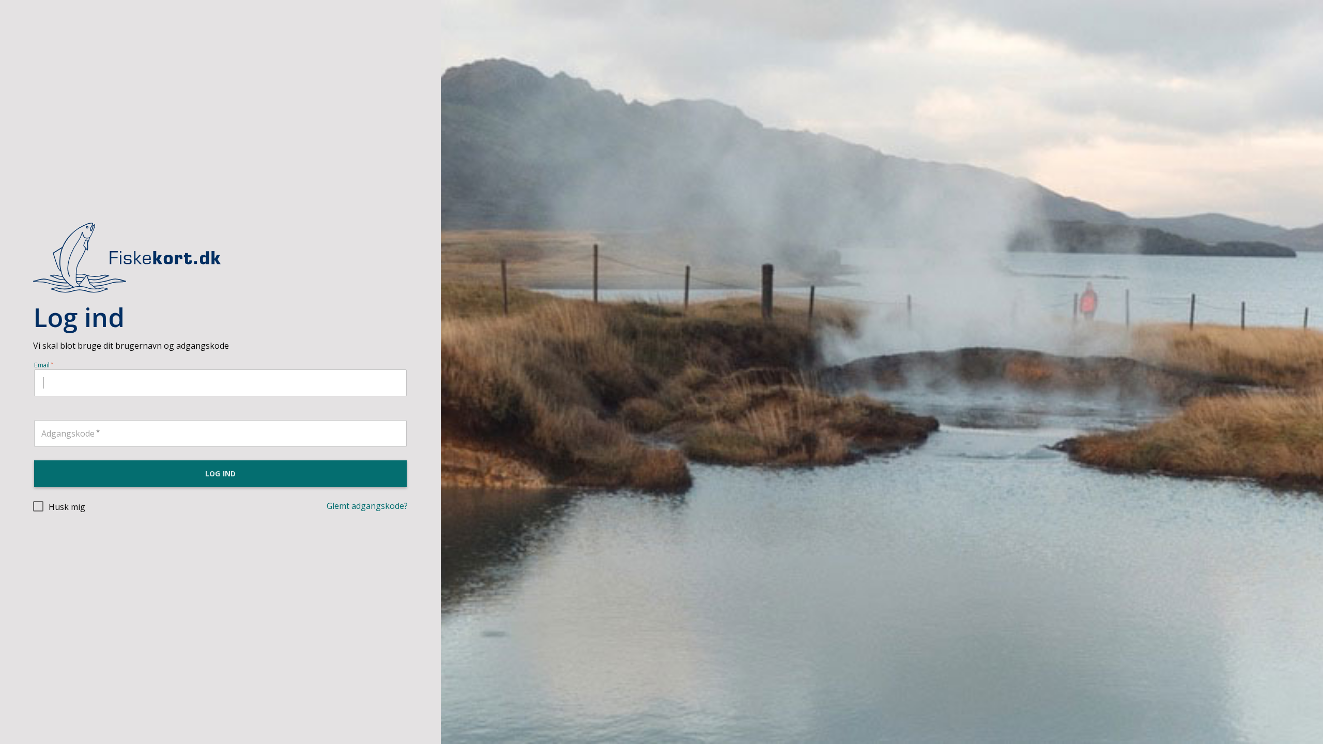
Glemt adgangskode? (367, 506)
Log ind (220, 473)
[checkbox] (59, 506)
